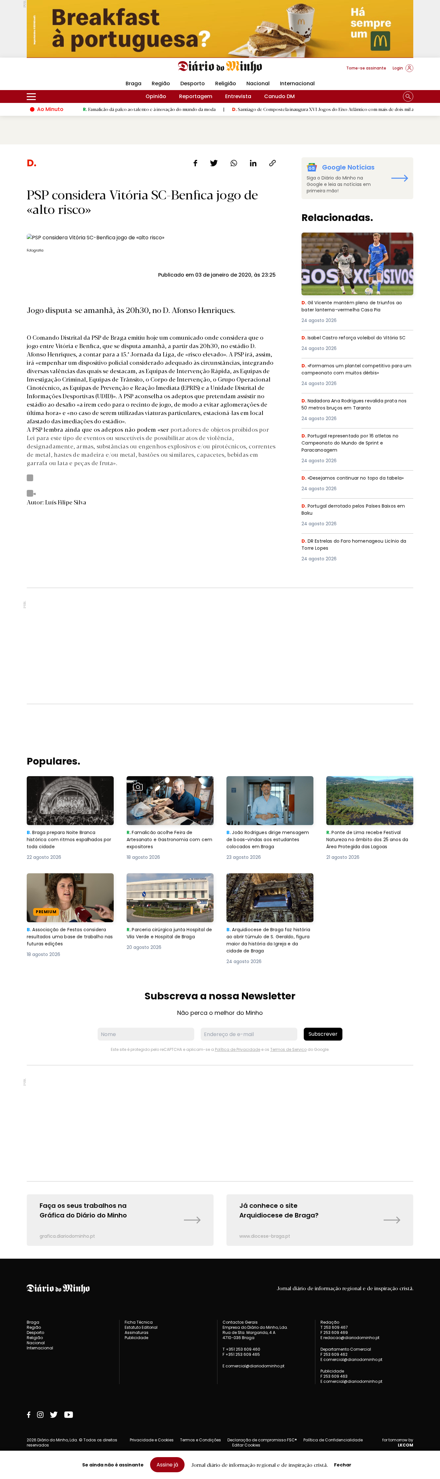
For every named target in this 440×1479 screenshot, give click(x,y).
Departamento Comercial (345, 1349)
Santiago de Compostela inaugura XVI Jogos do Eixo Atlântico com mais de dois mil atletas (297, 109)
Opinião (156, 96)
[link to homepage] (220, 67)
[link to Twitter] (54, 1414)
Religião (225, 83)
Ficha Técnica (139, 1322)
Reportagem (195, 96)
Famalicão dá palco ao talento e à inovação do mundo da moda (117, 109)
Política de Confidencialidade (333, 1440)
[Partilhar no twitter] (214, 163)
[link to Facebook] (29, 1414)
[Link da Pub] (220, 29)
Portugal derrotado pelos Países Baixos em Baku (353, 510)
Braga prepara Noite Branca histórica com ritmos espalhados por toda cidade (64, 787)
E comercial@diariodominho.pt (253, 1366)
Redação (329, 1322)
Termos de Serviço (288, 1049)
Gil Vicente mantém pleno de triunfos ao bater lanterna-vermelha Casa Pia (354, 240)
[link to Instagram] (40, 1414)
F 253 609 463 (334, 1376)
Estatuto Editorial (141, 1327)
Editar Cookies (246, 1445)
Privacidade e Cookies (152, 1440)
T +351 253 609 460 (241, 1349)
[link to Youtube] (68, 1414)
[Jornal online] (60, 70)
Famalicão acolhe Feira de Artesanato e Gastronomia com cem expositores (169, 787)
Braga (133, 83)
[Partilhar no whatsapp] (234, 163)
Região (161, 83)
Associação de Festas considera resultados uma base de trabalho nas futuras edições (69, 884)
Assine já (167, 1464)
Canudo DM (279, 96)
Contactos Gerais (240, 1322)
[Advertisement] (220, 646)
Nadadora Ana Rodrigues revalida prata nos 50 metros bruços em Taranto (353, 404)
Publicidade (136, 1337)
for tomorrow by (397, 1443)
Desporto (192, 83)
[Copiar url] (272, 163)
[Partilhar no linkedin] (253, 163)
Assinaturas (136, 1332)
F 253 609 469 (334, 1332)
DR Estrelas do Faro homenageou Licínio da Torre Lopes (353, 545)
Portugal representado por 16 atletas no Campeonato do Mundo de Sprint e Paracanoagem (353, 443)
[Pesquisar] (408, 96)
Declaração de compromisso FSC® (262, 1440)
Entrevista (238, 96)
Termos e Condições (200, 1440)
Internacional (297, 83)
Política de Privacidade (237, 1049)
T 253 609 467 (334, 1327)
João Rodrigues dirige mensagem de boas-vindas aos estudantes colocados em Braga (269, 787)
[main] (220, 701)
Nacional (258, 83)
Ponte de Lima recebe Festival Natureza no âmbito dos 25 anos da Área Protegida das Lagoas (369, 787)
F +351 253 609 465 (241, 1354)
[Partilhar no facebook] (195, 163)
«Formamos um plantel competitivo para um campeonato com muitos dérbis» (355, 369)
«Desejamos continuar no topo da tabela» (356, 478)
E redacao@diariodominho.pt (349, 1337)
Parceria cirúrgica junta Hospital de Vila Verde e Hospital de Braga (169, 884)
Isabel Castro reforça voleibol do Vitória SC (354, 341)
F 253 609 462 (334, 1354)
